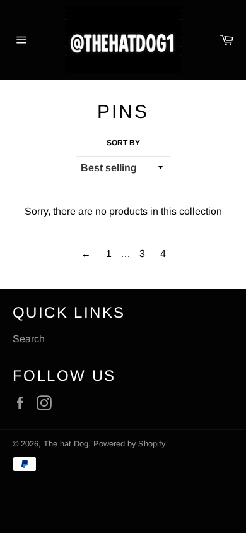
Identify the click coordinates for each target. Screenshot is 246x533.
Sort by (123, 142)
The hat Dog (66, 443)
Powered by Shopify (129, 443)
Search (29, 338)
